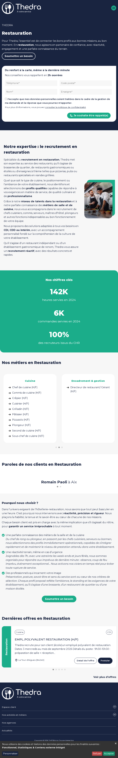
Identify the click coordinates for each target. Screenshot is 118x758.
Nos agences (9, 722)
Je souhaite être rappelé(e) (91, 115)
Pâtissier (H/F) (20, 414)
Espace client (9, 707)
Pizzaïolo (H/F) (21, 419)
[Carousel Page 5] (65, 669)
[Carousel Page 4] (62, 669)
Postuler (105, 660)
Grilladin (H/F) (20, 409)
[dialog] (59, 749)
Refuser (97, 753)
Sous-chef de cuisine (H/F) (28, 436)
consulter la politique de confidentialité (65, 107)
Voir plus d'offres (104, 677)
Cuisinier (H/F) (20, 403)
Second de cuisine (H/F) (26, 430)
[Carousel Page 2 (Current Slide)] (59, 447)
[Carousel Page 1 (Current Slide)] (57, 486)
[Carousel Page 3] (62, 447)
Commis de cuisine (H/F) (26, 392)
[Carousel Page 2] (60, 486)
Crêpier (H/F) (20, 398)
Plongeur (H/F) (21, 425)
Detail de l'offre (85, 660)
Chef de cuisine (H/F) (24, 387)
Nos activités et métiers (14, 715)
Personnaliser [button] (10, 753)
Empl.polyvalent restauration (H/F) (46, 639)
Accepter (109, 753)
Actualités (7, 730)
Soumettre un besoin (19, 56)
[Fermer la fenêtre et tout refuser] (115, 743)
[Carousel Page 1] (56, 447)
